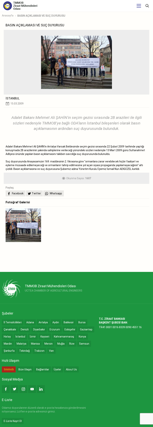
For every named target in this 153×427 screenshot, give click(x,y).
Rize (71, 343)
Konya (82, 336)
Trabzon (39, 350)
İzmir (33, 336)
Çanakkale (10, 329)
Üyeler (57, 369)
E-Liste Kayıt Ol (13, 421)
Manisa (35, 343)
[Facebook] (6, 389)
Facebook (17, 193)
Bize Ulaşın (25, 369)
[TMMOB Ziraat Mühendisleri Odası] (11, 288)
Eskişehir (70, 329)
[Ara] (147, 6)
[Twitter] (14, 389)
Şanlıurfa (9, 350)
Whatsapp (55, 193)
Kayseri (44, 336)
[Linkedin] (41, 389)
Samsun (84, 343)
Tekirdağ (24, 350)
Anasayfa (7, 15)
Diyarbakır (39, 329)
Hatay (7, 336)
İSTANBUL (13, 98)
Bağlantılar (42, 369)
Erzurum (55, 329)
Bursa (81, 322)
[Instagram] (23, 389)
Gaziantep (86, 329)
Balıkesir (69, 322)
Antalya (43, 322)
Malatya (21, 343)
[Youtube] (32, 389)
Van (51, 350)
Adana (30, 322)
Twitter (36, 193)
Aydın (55, 322)
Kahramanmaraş (64, 336)
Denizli (25, 329)
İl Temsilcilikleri (13, 322)
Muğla (61, 343)
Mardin (8, 343)
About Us (71, 369)
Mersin (48, 343)
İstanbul (20, 336)
